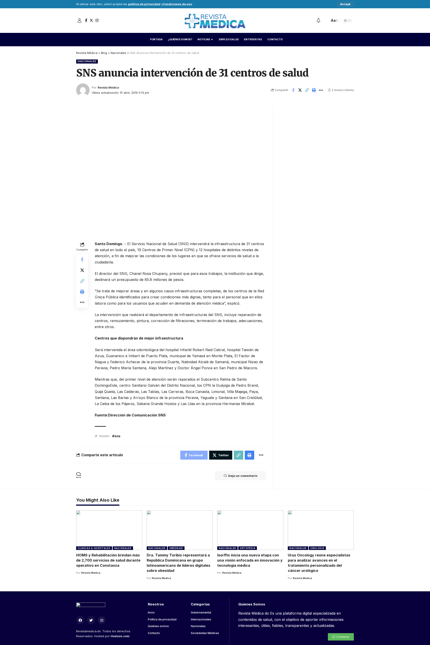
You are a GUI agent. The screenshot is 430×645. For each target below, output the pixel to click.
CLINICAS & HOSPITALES (94, 548)
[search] (325, 20)
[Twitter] (91, 20)
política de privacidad (144, 4)
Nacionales (87, 61)
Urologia (317, 548)
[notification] (318, 20)
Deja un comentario (242, 475)
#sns (116, 436)
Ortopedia (247, 548)
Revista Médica (108, 87)
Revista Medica (90, 572)
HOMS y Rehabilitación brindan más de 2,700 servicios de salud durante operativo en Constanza (108, 560)
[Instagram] (97, 20)
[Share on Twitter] (300, 90)
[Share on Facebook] (293, 90)
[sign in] (79, 20)
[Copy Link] (307, 90)
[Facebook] (86, 20)
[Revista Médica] (215, 21)
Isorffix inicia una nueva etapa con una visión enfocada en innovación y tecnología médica (250, 560)
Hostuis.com (120, 636)
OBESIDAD (176, 548)
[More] (321, 90)
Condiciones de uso (177, 4)
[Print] (314, 90)
